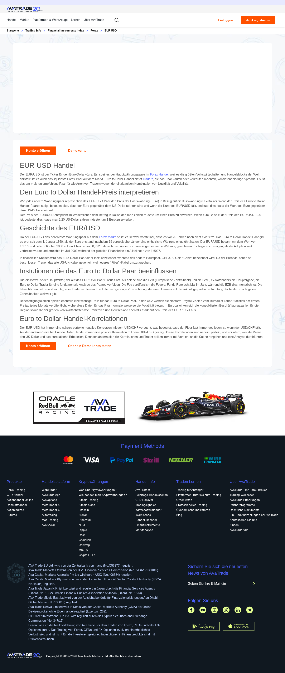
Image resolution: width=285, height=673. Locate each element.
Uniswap (84, 545)
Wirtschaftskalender (148, 509)
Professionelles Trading (191, 504)
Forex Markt (107, 237)
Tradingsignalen (145, 504)
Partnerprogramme (242, 504)
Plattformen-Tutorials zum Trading (198, 494)
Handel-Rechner (146, 519)
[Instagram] (214, 609)
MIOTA (83, 550)
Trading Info (33, 30)
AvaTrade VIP (239, 530)
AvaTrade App (51, 494)
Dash (82, 535)
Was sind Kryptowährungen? (97, 489)
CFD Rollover (144, 499)
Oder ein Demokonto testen (89, 346)
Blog (179, 514)
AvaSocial (48, 525)
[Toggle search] (116, 20)
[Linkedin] (238, 609)
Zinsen (234, 525)
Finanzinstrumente (147, 525)
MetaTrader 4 (51, 504)
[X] (226, 609)
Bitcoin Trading (88, 499)
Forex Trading (16, 489)
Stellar (83, 514)
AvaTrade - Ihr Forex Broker (248, 489)
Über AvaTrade (94, 19)
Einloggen (225, 20)
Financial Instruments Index (66, 30)
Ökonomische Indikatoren (193, 509)
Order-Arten (184, 499)
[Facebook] (191, 609)
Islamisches (143, 514)
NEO (82, 525)
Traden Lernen (188, 482)
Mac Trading (50, 519)
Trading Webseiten (242, 494)
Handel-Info (145, 482)
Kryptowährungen (93, 482)
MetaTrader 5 (51, 509)
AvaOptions (49, 499)
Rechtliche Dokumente (245, 509)
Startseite (13, 30)
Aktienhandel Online (20, 499)
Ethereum (85, 519)
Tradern (148, 179)
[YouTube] (202, 609)
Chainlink (85, 540)
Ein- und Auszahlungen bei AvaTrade (254, 514)
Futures (12, 514)
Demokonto (77, 150)
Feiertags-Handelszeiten (151, 494)
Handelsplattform (56, 482)
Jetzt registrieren (258, 20)
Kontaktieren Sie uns (243, 519)
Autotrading (49, 514)
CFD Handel (15, 494)
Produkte (14, 482)
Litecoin (84, 509)
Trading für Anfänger (189, 489)
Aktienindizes (15, 509)
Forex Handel (159, 174)
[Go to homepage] (25, 9)
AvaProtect (142, 489)
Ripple (83, 530)
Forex (94, 30)
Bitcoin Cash (87, 504)
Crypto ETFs (87, 555)
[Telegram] (249, 609)
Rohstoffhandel (17, 504)
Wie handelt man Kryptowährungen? (103, 494)
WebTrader (49, 489)
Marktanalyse (144, 530)
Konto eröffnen (38, 150)
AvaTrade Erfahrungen (245, 499)
